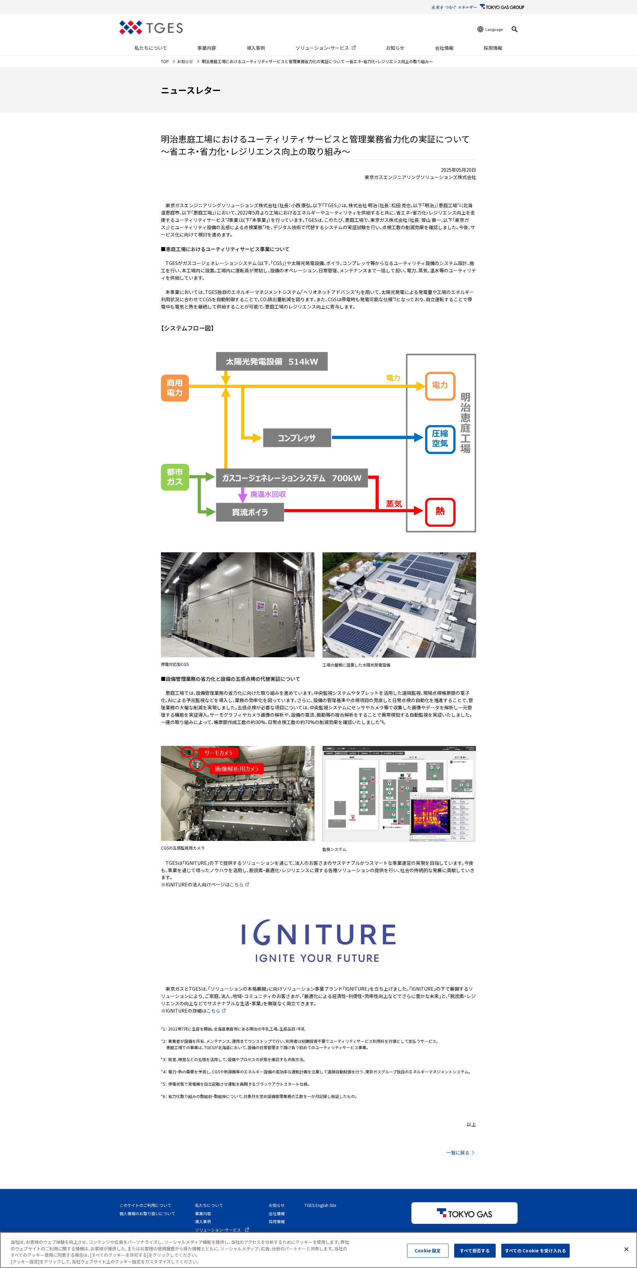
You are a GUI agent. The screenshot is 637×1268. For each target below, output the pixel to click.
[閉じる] (626, 1249)
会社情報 (444, 48)
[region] (318, 1250)
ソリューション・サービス (322, 48)
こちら (237, 884)
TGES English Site (320, 1205)
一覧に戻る (457, 1152)
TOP (165, 61)
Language (494, 29)
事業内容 (206, 48)
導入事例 (256, 48)
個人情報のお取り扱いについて (147, 1213)
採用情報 (493, 48)
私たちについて (151, 48)
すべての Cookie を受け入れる (535, 1250)
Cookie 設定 (428, 1250)
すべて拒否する (475, 1250)
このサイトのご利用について (145, 1205)
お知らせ (395, 48)
